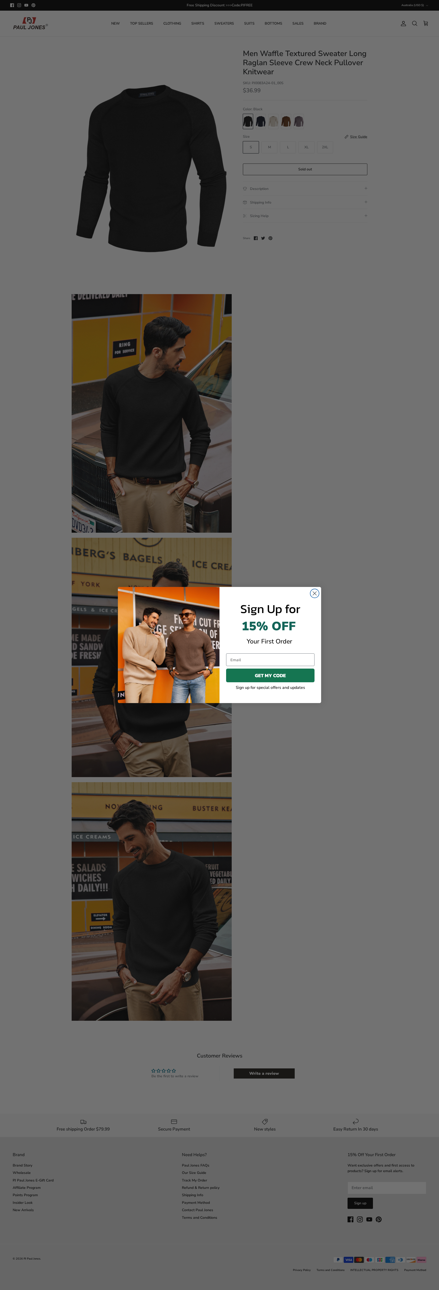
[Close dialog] (314, 593)
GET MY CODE (270, 675)
